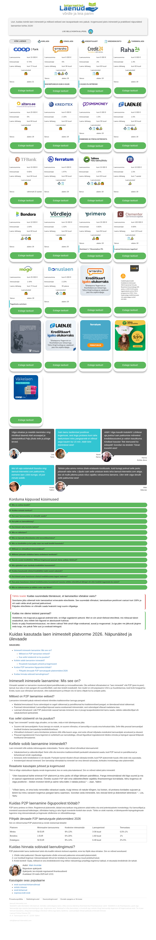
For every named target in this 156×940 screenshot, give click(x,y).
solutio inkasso (20, 887)
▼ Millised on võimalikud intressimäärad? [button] (27, 549)
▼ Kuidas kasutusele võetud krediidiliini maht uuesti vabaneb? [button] (36, 571)
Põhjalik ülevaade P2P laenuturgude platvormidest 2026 (43, 671)
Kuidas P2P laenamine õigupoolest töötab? (33, 667)
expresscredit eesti (22, 893)
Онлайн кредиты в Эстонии (71, 899)
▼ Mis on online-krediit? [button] (20, 505)
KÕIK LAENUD (20, 41)
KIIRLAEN (45, 41)
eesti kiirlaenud (20, 890)
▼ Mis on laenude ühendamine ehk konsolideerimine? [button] (32, 538)
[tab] (78, 505)
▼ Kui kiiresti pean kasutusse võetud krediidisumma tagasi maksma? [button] (39, 576)
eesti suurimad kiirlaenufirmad (27, 885)
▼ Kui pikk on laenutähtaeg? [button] (22, 521)
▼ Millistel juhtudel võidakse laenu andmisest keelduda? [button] (33, 554)
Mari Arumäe (35, 865)
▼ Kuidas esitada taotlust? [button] (21, 510)
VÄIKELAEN (68, 41)
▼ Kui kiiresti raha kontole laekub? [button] (24, 527)
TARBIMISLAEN (137, 41)
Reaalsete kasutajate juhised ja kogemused (38, 664)
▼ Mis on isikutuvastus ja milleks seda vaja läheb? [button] (31, 587)
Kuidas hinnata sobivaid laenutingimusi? (31, 674)
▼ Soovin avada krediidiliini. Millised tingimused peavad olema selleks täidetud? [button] (43, 560)
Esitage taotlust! (26, 90)
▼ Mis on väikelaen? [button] (18, 532)
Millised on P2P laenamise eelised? (34, 654)
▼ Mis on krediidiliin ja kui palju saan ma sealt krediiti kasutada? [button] (37, 543)
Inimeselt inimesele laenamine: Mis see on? (33, 650)
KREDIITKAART (91, 41)
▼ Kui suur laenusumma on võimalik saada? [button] (28, 516)
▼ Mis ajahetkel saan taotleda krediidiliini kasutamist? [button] (32, 565)
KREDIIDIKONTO (114, 41)
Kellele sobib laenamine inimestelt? (29, 660)
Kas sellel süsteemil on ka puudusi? (34, 657)
